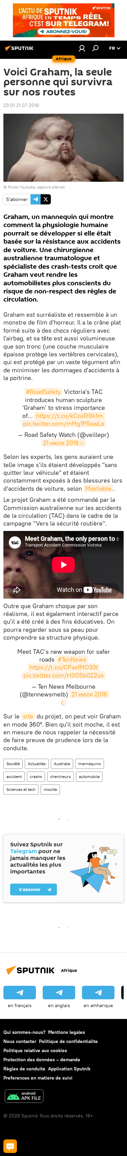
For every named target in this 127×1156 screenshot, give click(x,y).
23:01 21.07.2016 (21, 105)
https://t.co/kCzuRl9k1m (69, 416)
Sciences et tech (21, 789)
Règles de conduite (24, 1069)
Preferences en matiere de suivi (37, 1078)
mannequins (89, 763)
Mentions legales (66, 1032)
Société (13, 763)
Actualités (37, 763)
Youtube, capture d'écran (42, 187)
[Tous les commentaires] (10, 1146)
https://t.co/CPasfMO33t (63, 667)
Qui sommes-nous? (24, 1032)
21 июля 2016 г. (63, 443)
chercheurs (60, 776)
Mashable (98, 488)
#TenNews (72, 659)
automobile (89, 776)
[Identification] (82, 48)
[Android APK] (24, 1097)
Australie (62, 763)
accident (14, 776)
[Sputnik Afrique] (20, 51)
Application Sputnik (69, 1069)
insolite (50, 789)
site (28, 716)
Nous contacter (19, 1041)
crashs (36, 776)
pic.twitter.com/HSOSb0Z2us (63, 675)
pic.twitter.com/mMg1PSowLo (63, 423)
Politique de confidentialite (68, 1041)
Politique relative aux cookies (35, 1050)
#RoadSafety (43, 392)
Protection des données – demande (41, 1060)
